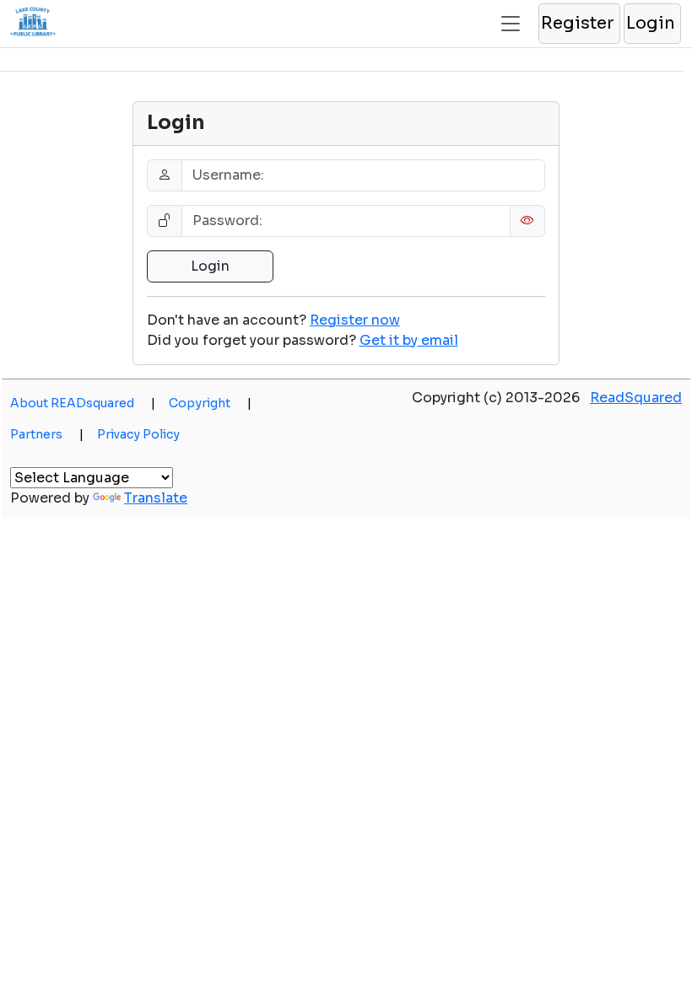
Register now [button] (355, 320)
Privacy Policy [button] (138, 434)
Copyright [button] (210, 403)
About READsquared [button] (82, 403)
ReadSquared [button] (636, 397)
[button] (578, 23)
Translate (155, 498)
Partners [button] (47, 434)
